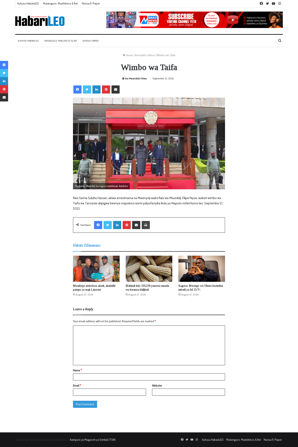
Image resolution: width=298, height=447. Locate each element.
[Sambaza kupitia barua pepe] (115, 89)
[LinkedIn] (96, 89)
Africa (151, 55)
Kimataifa (140, 55)
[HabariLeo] (39, 21)
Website (157, 385)
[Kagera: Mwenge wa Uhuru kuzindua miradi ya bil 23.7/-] (201, 269)
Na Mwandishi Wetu (136, 78)
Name (77, 370)
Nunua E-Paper (91, 3)
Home (129, 55)
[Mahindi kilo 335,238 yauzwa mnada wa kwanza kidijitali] (149, 269)
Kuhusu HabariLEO (28, 3)
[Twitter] (87, 89)
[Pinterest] (106, 89)
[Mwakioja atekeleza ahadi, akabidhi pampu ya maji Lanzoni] (96, 269)
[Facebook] (77, 89)
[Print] (146, 225)
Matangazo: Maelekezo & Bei (60, 3)
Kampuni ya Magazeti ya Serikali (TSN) (93, 439)
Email (77, 385)
